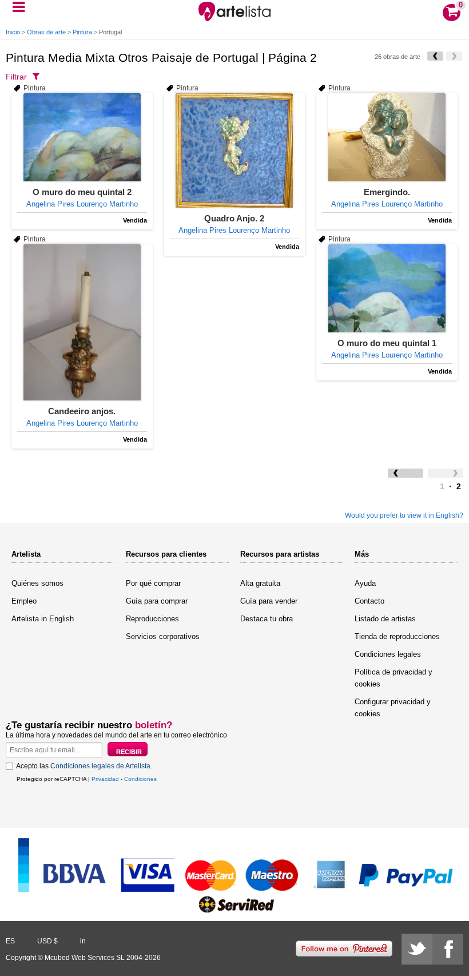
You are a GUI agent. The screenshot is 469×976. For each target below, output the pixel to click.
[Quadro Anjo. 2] (234, 150)
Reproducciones (152, 618)
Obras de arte (46, 32)
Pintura (82, 32)
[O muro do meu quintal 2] (82, 137)
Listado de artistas (385, 618)
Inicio (13, 32)
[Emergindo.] (387, 137)
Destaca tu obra (266, 618)
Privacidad (105, 779)
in (83, 941)
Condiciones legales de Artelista (100, 766)
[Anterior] (435, 56)
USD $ (47, 941)
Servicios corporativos (163, 636)
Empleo (24, 601)
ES (10, 941)
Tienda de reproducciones (397, 636)
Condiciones (140, 779)
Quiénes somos (37, 583)
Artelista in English (42, 618)
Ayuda (365, 583)
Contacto (369, 601)
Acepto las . (84, 766)
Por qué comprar (153, 583)
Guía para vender (268, 601)
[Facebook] (447, 949)
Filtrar (16, 76)
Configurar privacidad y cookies (393, 707)
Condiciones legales (388, 654)
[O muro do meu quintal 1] (387, 288)
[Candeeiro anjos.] (82, 322)
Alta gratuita (260, 583)
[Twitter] (417, 949)
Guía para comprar (157, 601)
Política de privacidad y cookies (393, 678)
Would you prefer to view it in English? (404, 515)
